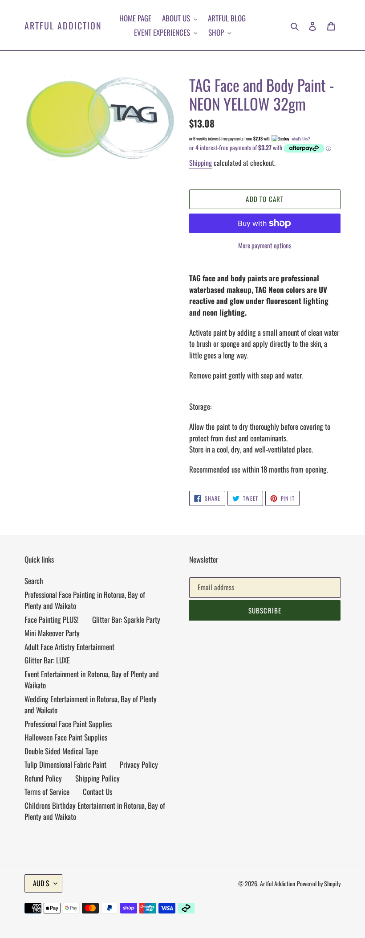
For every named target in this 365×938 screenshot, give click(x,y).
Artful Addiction (63, 25)
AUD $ (41, 883)
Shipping (200, 162)
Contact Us (97, 791)
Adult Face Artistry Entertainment (69, 646)
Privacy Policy (139, 764)
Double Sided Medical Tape (61, 751)
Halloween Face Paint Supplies (65, 737)
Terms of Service (46, 791)
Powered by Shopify (319, 883)
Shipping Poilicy (97, 778)
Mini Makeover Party (52, 632)
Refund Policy (43, 778)
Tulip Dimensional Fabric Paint (65, 764)
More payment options (265, 245)
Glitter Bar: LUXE (47, 660)
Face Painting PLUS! (51, 619)
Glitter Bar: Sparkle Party (126, 619)
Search (33, 580)
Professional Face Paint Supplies (68, 723)
